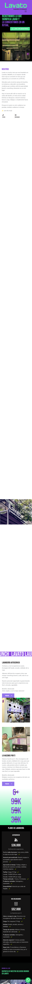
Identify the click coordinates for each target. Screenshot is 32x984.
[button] (28, 980)
